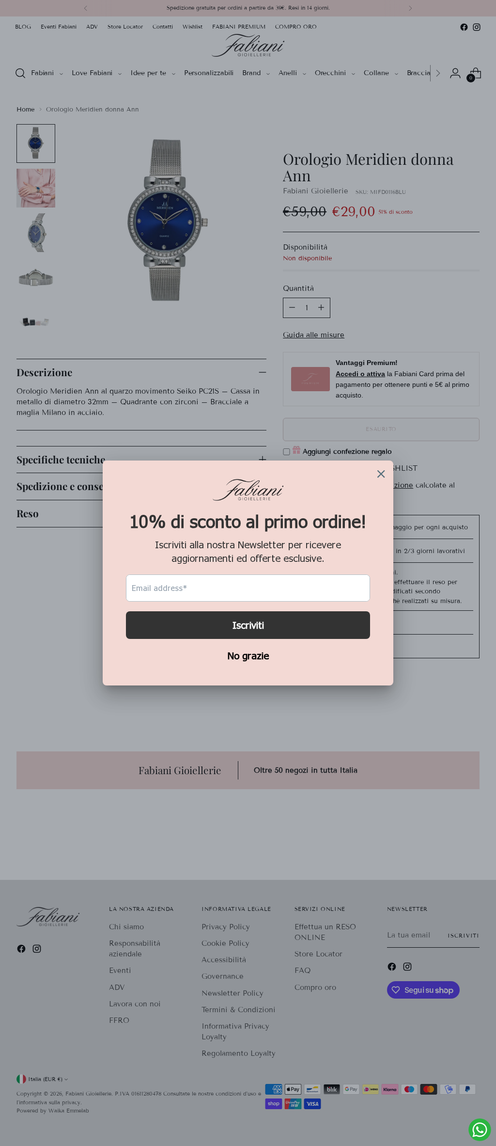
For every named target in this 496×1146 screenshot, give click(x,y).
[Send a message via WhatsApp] (479, 1129)
